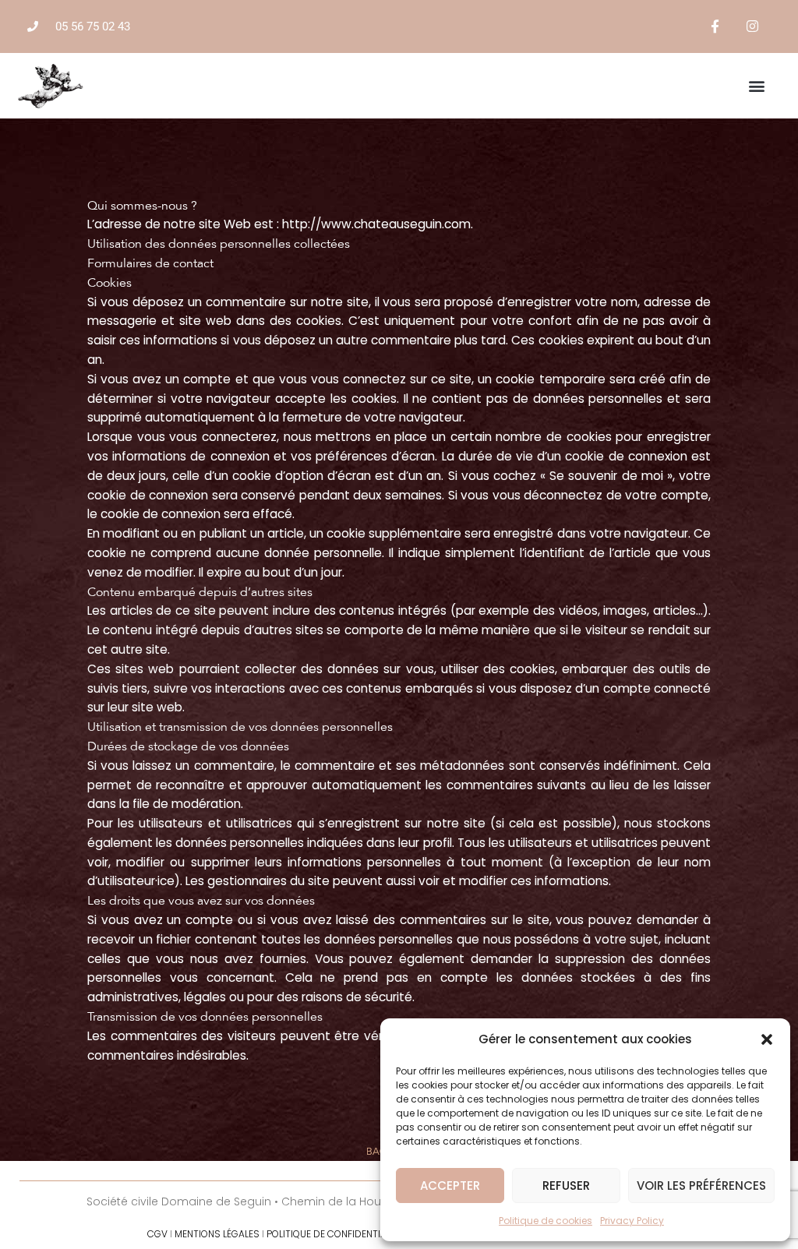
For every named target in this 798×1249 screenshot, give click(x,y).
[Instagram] (752, 26)
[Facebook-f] (715, 26)
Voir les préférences (701, 1185)
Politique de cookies (545, 1220)
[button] (767, 1039)
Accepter (450, 1185)
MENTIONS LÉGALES (217, 1233)
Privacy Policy (632, 1220)
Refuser (566, 1185)
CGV (157, 1233)
